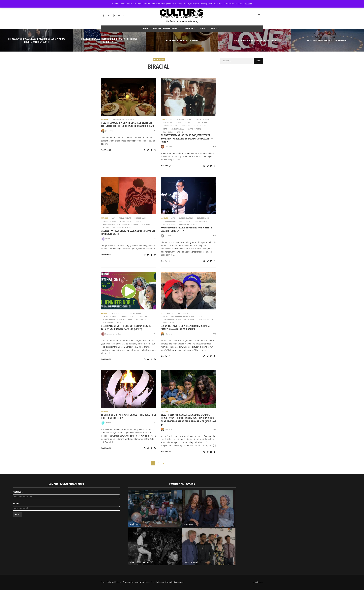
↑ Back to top (258, 582)
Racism (180, 132)
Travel (180, 323)
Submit (17, 514)
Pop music (146, 224)
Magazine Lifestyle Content (165, 29)
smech (107, 239)
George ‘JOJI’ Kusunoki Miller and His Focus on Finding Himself (128, 232)
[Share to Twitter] (148, 150)
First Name (18, 492)
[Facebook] (103, 15)
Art (162, 313)
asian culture (185, 119)
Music (136, 224)
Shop (202, 29)
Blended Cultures (202, 119)
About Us (189, 29)
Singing (106, 227)
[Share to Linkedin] (151, 150)
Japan (165, 129)
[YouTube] (118, 15)
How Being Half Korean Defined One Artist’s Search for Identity (186, 229)
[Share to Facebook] (144, 150)
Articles (104, 119)
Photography (168, 323)
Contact (215, 29)
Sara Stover (169, 147)
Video (119, 323)
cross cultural (118, 119)
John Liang (108, 131)
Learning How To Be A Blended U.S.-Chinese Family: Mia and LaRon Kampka (185, 327)
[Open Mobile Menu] (260, 15)
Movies (131, 119)
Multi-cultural (194, 129)
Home (145, 29)
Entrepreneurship (205, 319)
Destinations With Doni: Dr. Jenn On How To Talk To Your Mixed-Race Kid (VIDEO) (126, 327)
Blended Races (169, 123)
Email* (16, 503)
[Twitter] (108, 15)
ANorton (108, 423)
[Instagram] (124, 15)
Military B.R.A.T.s (178, 129)
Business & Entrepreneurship (175, 316)
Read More (105, 150)
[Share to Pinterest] (154, 150)
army (163, 119)
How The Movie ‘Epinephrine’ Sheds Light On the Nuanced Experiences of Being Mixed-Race (127, 124)
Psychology (108, 323)
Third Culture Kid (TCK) (122, 227)
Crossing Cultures (171, 126)
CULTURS (168, 236)
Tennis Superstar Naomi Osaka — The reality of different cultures (128, 416)
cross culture (201, 123)
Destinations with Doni (113, 334)
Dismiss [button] (248, 4)
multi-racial (168, 132)
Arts (114, 218)
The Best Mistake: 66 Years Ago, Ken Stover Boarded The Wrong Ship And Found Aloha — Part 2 (187, 139)
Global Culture (200, 126)
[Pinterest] (113, 15)
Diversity (186, 126)
